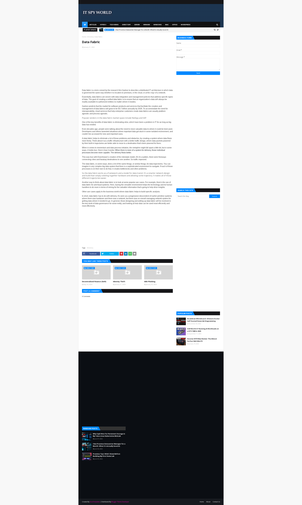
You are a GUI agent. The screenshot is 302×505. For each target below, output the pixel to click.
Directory (90, 37)
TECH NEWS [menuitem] (114, 25)
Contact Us (216, 502)
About (208, 502)
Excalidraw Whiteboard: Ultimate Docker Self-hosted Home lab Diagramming (203, 320)
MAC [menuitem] (167, 25)
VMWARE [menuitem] (146, 25)
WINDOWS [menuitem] (157, 25)
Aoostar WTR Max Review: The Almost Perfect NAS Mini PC (202, 340)
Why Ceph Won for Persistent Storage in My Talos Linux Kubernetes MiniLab (109, 435)
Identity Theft (119, 281)
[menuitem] (85, 24)
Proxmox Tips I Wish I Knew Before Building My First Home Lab (106, 455)
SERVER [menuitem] (137, 25)
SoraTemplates (95, 502)
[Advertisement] (127, 68)
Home (84, 37)
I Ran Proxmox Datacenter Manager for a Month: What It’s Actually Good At (141, 30)
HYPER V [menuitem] (103, 25)
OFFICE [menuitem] (174, 25)
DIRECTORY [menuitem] (126, 25)
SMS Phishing (149, 281)
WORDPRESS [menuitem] (185, 25)
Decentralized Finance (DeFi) (94, 281)
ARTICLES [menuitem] (92, 25)
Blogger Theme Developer (120, 502)
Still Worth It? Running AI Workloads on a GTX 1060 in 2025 (203, 330)
